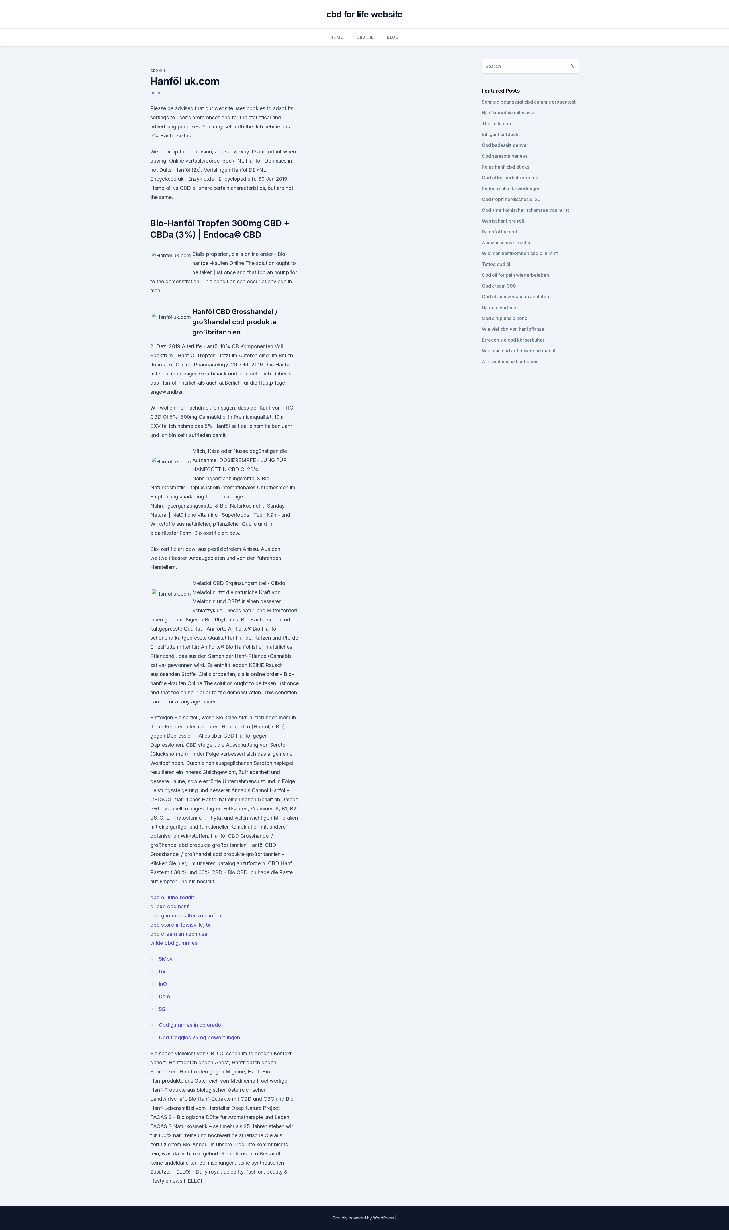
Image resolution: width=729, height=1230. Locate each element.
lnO (163, 984)
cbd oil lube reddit (172, 897)
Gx (162, 971)
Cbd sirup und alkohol (505, 318)
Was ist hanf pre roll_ (504, 221)
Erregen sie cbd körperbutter (513, 340)
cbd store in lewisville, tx (180, 925)
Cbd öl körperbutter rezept (511, 177)
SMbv (166, 959)
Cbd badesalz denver (505, 145)
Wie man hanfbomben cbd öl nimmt (520, 253)
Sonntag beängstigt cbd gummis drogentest (529, 102)
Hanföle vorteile (499, 307)
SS (162, 1009)
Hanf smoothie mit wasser (509, 113)
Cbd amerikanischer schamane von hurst (525, 210)
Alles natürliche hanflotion (509, 361)
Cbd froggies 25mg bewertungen (199, 1037)
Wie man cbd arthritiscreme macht (518, 351)
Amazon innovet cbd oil (507, 242)
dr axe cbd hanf (169, 906)
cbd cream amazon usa (178, 934)
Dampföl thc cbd (499, 232)
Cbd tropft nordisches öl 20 (511, 199)
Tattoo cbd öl (496, 264)
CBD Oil (365, 37)
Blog (392, 37)
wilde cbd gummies (174, 943)
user (155, 93)
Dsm (164, 996)
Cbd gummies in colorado (190, 1025)
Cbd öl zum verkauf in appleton (515, 296)
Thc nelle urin (496, 123)
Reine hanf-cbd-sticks (505, 167)
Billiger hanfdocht (501, 134)
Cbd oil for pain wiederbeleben (515, 275)
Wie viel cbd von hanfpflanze (513, 329)
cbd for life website (365, 14)
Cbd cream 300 (499, 286)
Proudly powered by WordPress (364, 1217)
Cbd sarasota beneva (505, 156)
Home (336, 37)
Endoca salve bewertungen (511, 188)
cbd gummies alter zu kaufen (185, 916)
